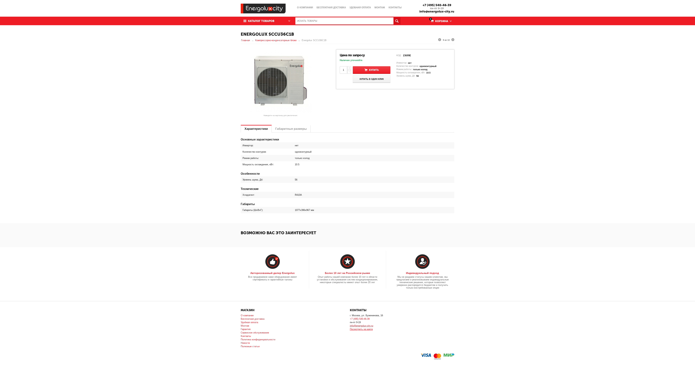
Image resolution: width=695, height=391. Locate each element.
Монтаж (245, 325)
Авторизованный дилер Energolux (272, 273)
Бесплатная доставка (252, 319)
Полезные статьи (250, 346)
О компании (247, 315)
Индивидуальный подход (422, 273)
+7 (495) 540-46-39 (437, 5)
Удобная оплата (249, 322)
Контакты (246, 336)
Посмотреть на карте (361, 329)
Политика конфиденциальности (258, 339)
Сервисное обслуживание (255, 332)
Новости (245, 343)
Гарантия (245, 329)
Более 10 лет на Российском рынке (347, 273)
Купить (374, 70)
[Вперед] (452, 40)
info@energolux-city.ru (436, 11)
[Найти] (397, 20)
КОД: (398, 55)
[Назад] (439, 40)
